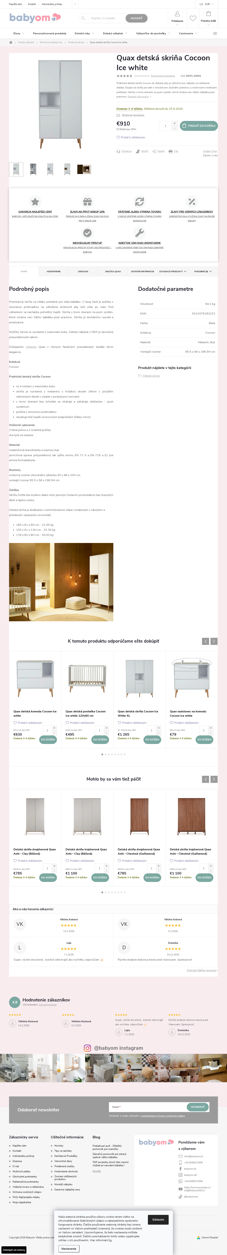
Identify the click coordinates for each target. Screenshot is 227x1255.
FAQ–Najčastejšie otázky (26, 1197)
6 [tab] (118, 754)
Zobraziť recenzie (48, 1004)
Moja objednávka (22, 1202)
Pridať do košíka (201, 126)
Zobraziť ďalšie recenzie (201, 970)
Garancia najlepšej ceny (67, 1189)
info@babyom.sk (193, 1156)
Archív (97, 1171)
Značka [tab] (113, 271)
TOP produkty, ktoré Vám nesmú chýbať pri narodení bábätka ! (111, 1164)
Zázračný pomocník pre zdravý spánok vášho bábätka (109, 1155)
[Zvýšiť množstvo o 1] (175, 123)
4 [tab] (112, 754)
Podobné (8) (201, 271)
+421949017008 (193, 1162)
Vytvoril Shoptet (209, 1237)
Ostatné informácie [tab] (142, 271)
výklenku (31, 347)
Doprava (17, 1161)
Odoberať (198, 1107)
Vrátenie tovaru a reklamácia (28, 1187)
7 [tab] (121, 754)
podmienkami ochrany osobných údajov (163, 1116)
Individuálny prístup (52, 4)
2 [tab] (105, 754)
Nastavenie (69, 1249)
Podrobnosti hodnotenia (163, 76)
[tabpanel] (35, 699)
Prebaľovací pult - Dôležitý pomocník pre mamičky (107, 1147)
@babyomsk (191, 1196)
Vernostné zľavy (63, 1161)
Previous (205, 641)
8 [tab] (125, 754)
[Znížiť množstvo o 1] (175, 128)
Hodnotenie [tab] (53, 271)
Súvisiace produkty (171, 271)
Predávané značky (64, 1166)
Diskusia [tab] (83, 271)
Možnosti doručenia (133, 115)
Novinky (58, 1145)
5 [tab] (115, 754)
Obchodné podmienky (25, 1176)
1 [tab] (102, 754)
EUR (207, 4)
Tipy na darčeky (63, 1151)
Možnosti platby (21, 1171)
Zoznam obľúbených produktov (65, 1178)
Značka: (210, 151)
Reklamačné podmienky (26, 1181)
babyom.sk (190, 1168)
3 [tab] (109, 754)
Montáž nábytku (63, 1184)
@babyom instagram (118, 1048)
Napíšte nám (15, 4)
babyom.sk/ (190, 1175)
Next (214, 641)
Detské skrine (151, 376)
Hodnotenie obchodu (66, 1171)
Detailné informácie (138, 96)
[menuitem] (19, 33)
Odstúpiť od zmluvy (14, 1250)
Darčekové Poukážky (65, 1156)
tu (110, 1240)
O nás (16, 1166)
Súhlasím (158, 1220)
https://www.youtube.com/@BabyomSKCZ (197, 1189)
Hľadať (136, 18)
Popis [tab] (24, 271)
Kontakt (32, 4)
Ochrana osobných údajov (27, 1192)
